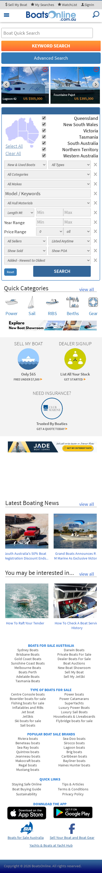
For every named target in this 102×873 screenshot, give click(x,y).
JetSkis (27, 716)
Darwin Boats (74, 650)
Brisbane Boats (27, 654)
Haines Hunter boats (74, 765)
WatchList (69, 4)
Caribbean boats (74, 756)
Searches (44, 4)
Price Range (15, 231)
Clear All (13, 153)
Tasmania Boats (27, 681)
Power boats (74, 694)
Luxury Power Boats (74, 707)
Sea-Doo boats (74, 738)
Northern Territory (80, 149)
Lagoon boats (74, 747)
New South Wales (80, 124)
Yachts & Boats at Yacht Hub (51, 845)
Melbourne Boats (27, 667)
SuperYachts (74, 703)
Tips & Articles (73, 784)
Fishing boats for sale (27, 703)
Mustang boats (27, 769)
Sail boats (27, 725)
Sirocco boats (74, 743)
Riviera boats (28, 738)
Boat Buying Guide (26, 789)
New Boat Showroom (74, 667)
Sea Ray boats (28, 747)
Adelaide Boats (27, 676)
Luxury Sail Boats (74, 712)
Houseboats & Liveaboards (74, 716)
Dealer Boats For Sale (74, 658)
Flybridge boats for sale (74, 720)
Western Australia (80, 155)
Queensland (86, 118)
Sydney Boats (27, 650)
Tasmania (88, 136)
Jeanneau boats (27, 756)
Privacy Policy (73, 794)
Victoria (90, 130)
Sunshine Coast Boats (28, 663)
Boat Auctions (74, 663)
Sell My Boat (74, 672)
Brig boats (74, 751)
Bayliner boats (74, 760)
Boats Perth (28, 672)
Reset (10, 272)
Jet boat (27, 712)
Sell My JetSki (74, 676)
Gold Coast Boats (27, 658)
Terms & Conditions (73, 789)
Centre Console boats (28, 694)
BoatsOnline (41, 866)
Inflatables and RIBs (27, 707)
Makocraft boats (27, 760)
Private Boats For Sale (74, 654)
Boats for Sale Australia (26, 837)
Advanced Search (51, 58)
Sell (17, 4)
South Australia (82, 143)
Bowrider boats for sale (28, 698)
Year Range (14, 222)
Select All (14, 146)
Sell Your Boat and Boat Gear (72, 837)
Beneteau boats (27, 743)
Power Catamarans (74, 698)
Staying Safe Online (27, 784)
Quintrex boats (27, 751)
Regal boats (28, 765)
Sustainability (26, 794)
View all (86, 289)
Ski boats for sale (28, 720)
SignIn (89, 4)
